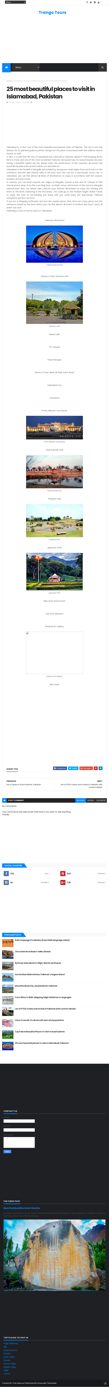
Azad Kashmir (10, 1350)
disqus (90, 800)
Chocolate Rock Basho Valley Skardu (33, 951)
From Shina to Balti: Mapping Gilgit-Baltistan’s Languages (43, 997)
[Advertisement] (54, 40)
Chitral (7, 1373)
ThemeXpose (18, 1383)
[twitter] (91, 2)
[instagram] (94, 2)
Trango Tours (52, 12)
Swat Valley (9, 1357)
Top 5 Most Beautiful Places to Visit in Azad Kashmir (40, 1031)
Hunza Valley (10, 1363)
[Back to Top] (105, 1383)
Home (9, 81)
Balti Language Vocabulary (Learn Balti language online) (42, 940)
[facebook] (87, 2)
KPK (5, 1346)
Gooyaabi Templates (46, 1383)
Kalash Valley (10, 1367)
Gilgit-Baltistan (11, 1343)
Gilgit (6, 1370)
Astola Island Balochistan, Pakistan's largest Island (39, 974)
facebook (101, 800)
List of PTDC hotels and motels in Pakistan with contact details (45, 1008)
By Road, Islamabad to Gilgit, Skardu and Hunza (38, 963)
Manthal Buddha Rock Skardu (22, 1208)
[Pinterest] (102, 2)
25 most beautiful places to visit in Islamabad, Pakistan (42, 1043)
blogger (81, 800)
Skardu (7, 1360)
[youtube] (98, 2)
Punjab (7, 1353)
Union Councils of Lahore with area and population (39, 1020)
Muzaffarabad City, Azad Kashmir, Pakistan (36, 985)
